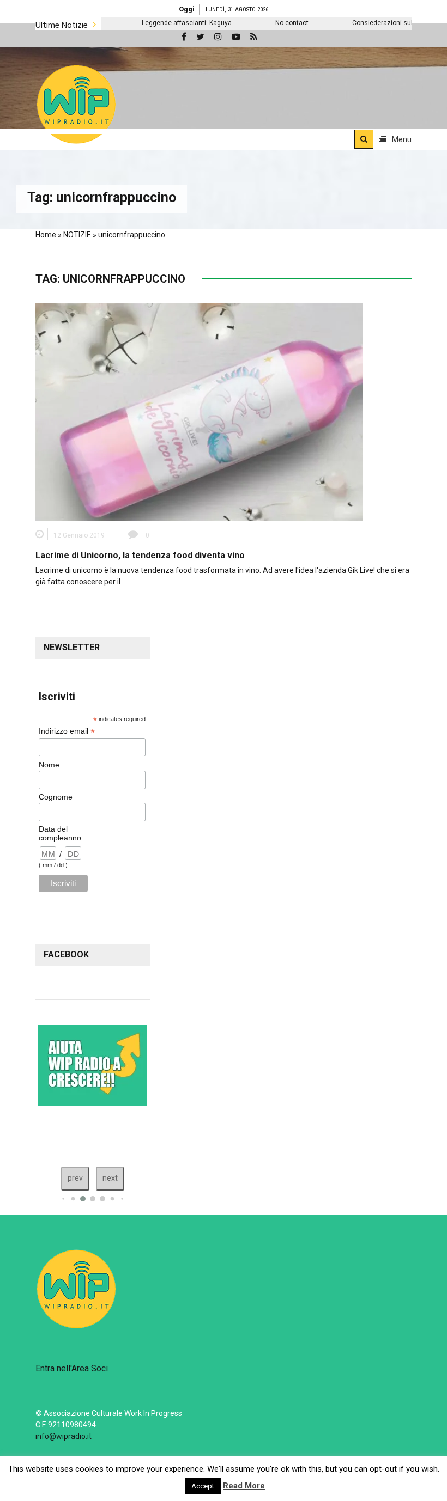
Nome (49, 764)
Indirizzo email (67, 731)
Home (45, 234)
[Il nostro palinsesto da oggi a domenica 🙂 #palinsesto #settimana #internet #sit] (61, 1133)
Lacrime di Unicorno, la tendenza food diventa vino (140, 555)
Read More (244, 1486)
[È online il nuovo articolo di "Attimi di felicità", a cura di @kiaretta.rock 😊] (107, 1133)
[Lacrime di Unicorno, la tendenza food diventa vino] (199, 411)
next (110, 1178)
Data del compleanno (60, 833)
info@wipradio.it (63, 1436)
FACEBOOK (66, 954)
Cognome (56, 796)
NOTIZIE (77, 234)
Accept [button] (202, 1486)
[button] (76, 104)
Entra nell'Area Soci (71, 1368)
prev (75, 1178)
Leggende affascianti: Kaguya (145, 23)
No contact (250, 23)
